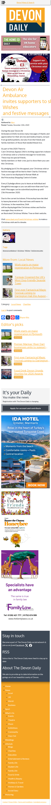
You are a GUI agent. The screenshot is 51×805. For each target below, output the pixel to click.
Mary (13, 122)
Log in (3, 310)
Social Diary (13, 790)
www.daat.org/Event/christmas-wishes (22, 219)
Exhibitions (13, 728)
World (10, 701)
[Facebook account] (30, 645)
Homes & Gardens (16, 786)
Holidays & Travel (15, 782)
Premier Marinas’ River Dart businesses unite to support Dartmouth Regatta (29, 347)
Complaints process (39, 802)
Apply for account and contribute (25, 408)
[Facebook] (3, 317)
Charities (27, 304)
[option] (25, 43)
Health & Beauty (15, 778)
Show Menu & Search (25, 2)
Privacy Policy (12, 802)
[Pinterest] (13, 317)
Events (11, 716)
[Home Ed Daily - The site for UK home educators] (25, 43)
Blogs (10, 747)
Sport (7, 709)
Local (10, 693)
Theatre (11, 720)
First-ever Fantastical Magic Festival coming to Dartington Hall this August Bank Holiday (30, 294)
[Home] (25, 20)
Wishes (27, 251)
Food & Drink (18, 377)
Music (10, 724)
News (7, 690)
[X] (8, 317)
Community (13, 732)
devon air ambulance (9, 251)
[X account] (26, 645)
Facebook (20, 645)
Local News (16, 304)
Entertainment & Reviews (18, 759)
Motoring (9, 794)
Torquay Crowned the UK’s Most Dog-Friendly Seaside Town (30, 280)
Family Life (12, 762)
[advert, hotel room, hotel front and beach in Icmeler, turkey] (25, 451)
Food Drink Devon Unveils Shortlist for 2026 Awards (28, 372)
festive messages (37, 251)
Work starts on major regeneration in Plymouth (29, 266)
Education (12, 755)
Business (11, 705)
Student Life (13, 766)
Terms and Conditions (25, 802)
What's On (9, 713)
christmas (20, 251)
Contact (5, 802)
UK (9, 697)
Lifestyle (9, 744)
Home (8, 686)
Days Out (12, 736)
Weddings (9, 740)
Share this (24, 317)
